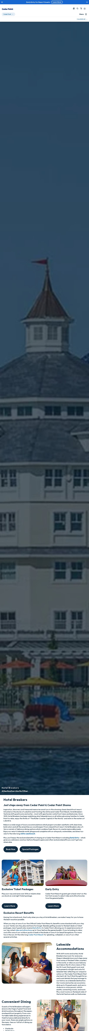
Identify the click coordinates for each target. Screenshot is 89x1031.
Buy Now (55, 2)
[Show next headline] (87, 2)
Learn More (9, 906)
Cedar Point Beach (35, 935)
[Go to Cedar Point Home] (7, 9)
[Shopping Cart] (81, 8)
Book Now (10, 849)
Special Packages (30, 849)
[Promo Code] (74, 8)
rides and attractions (23, 930)
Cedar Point (7, 14)
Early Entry (37, 928)
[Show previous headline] (2, 2)
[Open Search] (77, 8)
